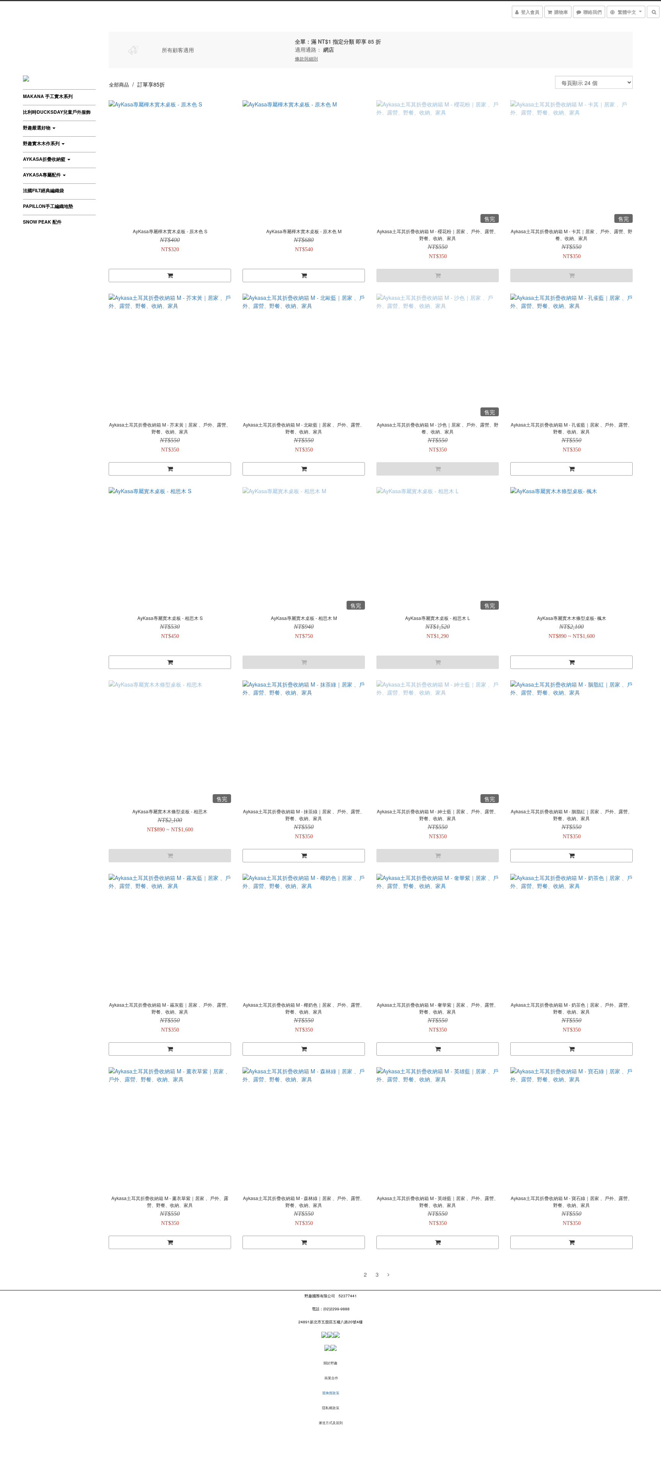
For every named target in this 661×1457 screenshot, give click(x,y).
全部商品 (119, 84)
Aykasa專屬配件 (42, 174)
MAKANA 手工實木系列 (48, 96)
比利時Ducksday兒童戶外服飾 (57, 111)
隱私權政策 (330, 1407)
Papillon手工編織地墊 (48, 206)
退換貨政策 (330, 1392)
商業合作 (331, 1377)
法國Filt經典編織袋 (43, 190)
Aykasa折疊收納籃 (45, 158)
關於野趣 (330, 1363)
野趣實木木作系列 (42, 143)
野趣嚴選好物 (37, 127)
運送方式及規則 (331, 1422)
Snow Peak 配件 (42, 221)
